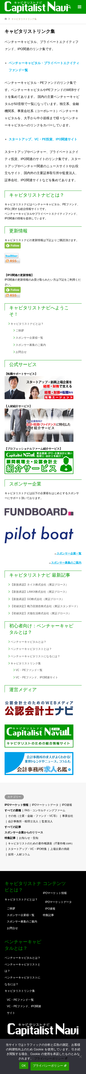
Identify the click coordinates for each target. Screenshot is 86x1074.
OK (24, 1065)
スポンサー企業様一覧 (29, 337)
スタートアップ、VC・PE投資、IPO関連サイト (43, 139)
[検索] (69, 7)
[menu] (79, 7)
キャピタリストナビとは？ (27, 323)
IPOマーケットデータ (45, 804)
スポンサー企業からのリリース (24, 832)
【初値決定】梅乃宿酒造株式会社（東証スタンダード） (45, 606)
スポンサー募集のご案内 (31, 345)
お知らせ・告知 (28, 838)
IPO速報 (67, 804)
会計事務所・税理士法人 (23, 821)
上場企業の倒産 (59, 849)
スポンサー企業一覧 (69, 553)
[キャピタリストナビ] (36, 6)
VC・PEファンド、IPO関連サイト (37, 677)
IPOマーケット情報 (16, 804)
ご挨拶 (20, 330)
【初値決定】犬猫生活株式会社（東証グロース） (41, 613)
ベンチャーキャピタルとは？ (28, 641)
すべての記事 (13, 827)
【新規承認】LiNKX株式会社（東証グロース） (39, 591)
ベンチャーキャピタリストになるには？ (35, 656)
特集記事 (10, 838)
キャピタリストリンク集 (26, 663)
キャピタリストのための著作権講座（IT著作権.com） (41, 843)
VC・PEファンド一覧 (29, 670)
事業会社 (67, 815)
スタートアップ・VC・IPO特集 (27, 849)
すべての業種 (13, 810)
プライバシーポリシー (49, 1058)
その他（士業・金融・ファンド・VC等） (33, 815)
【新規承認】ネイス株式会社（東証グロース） (39, 584)
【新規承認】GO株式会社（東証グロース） (37, 599)
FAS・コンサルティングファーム (45, 810)
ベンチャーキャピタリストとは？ (31, 649)
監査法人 (47, 821)
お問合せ (21, 352)
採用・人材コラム (19, 854)
